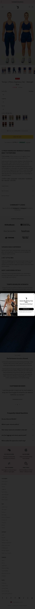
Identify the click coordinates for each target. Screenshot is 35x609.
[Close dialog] (34, 294)
